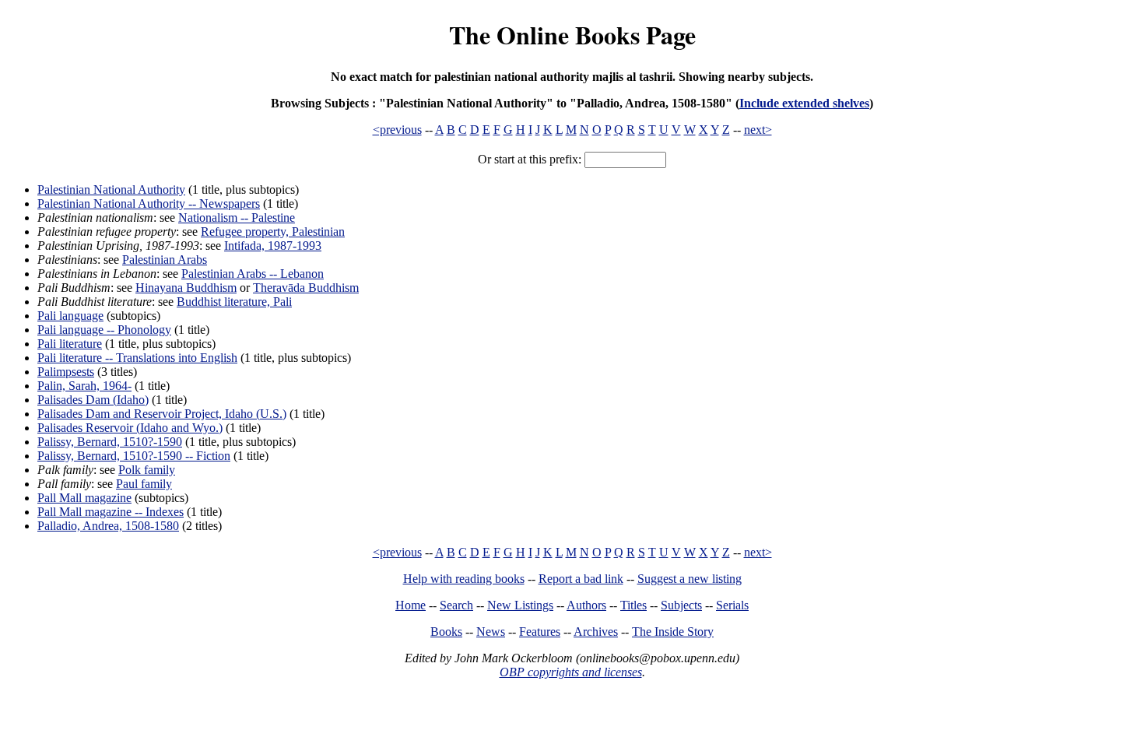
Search (456, 605)
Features (539, 631)
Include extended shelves (804, 103)
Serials (732, 605)
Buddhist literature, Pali (234, 301)
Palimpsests (65, 371)
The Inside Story (673, 631)
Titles (633, 605)
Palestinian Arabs (164, 259)
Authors (586, 605)
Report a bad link (581, 578)
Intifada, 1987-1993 (272, 245)
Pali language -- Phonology (104, 329)
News (490, 631)
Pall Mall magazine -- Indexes (110, 511)
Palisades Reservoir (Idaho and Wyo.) (130, 427)
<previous (397, 129)
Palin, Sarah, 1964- (84, 385)
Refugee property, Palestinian (273, 231)
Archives (596, 631)
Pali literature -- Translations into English (137, 357)
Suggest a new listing (689, 578)
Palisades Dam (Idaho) (93, 399)
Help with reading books (464, 578)
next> (758, 129)
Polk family (146, 469)
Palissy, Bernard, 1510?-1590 (109, 441)
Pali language (70, 315)
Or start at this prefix (528, 159)
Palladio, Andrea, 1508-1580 (108, 525)
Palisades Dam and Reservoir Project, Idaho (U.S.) (161, 413)
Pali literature (69, 343)
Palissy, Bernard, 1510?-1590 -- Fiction (133, 455)
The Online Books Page (572, 34)
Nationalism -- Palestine (236, 217)
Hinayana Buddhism (186, 287)
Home (410, 605)
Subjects (681, 605)
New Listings (520, 605)
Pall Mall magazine (84, 497)
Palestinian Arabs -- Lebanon (252, 273)
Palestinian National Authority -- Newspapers (148, 203)
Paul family (144, 483)
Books (446, 631)
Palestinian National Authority (111, 189)
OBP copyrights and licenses (571, 672)
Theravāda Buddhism (306, 287)
